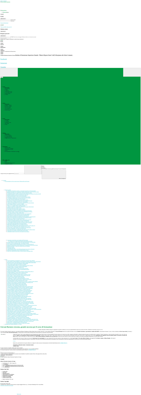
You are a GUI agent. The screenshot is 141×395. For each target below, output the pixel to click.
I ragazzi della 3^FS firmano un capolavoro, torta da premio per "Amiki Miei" (20, 303)
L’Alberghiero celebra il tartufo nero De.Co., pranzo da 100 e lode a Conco (20, 301)
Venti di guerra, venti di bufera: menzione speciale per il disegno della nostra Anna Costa (22, 319)
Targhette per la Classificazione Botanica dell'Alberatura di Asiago (20, 241)
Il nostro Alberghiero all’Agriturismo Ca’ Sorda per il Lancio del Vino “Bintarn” (21, 260)
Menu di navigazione (62, 178)
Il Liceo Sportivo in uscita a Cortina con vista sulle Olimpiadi (17, 268)
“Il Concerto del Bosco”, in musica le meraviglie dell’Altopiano (18, 317)
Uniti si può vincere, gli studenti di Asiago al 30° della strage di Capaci (19, 307)
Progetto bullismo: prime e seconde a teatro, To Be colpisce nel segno (19, 219)
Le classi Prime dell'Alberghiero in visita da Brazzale (16, 198)
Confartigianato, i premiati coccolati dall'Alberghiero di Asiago (18, 278)
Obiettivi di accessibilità (7, 376)
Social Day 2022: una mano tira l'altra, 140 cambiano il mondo (18, 243)
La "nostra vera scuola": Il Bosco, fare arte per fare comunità (17, 294)
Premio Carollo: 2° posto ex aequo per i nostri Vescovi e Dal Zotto (18, 275)
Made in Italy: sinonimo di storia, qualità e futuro (15, 212)
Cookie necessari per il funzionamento (7, 352)
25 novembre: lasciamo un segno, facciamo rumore (16, 208)
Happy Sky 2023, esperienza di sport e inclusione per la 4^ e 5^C (18, 226)
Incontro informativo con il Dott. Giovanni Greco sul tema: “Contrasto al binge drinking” (22, 281)
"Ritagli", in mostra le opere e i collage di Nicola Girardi (17, 316)
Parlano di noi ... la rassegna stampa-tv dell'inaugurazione (17, 322)
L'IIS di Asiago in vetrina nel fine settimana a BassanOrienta (17, 263)
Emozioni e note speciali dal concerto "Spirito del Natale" (17, 297)
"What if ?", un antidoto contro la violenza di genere (16, 205)
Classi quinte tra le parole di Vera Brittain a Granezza (16, 209)
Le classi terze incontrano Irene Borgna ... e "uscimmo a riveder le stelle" (19, 306)
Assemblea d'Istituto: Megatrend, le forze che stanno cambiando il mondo (19, 287)
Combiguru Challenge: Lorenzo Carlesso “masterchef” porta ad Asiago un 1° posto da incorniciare (24, 309)
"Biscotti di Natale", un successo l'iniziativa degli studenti (17, 266)
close (2, 77)
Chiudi (2, 43)
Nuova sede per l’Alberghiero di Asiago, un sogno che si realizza (18, 323)
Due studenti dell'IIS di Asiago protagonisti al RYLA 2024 (17, 280)
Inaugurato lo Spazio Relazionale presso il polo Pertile (16, 283)
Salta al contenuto (3, 0)
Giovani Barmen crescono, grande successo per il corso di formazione (19, 213)
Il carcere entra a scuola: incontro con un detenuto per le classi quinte (19, 227)
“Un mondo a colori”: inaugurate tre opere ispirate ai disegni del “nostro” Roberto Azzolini (22, 320)
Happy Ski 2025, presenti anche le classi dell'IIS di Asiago (17, 204)
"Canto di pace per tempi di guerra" (13, 270)
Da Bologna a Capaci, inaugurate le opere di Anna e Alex (17, 285)
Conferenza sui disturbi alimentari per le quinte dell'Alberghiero (18, 220)
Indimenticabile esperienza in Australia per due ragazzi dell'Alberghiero (19, 210)
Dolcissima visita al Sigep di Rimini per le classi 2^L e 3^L (17, 295)
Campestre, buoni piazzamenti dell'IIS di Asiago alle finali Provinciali (19, 296)
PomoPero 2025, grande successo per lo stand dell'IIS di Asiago (18, 269)
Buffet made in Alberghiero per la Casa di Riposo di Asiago (17, 224)
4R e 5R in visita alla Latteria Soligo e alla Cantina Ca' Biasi (17, 199)
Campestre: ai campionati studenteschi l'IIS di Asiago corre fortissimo (19, 298)
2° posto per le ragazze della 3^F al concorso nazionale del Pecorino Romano (20, 202)
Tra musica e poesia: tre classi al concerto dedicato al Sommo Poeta (18, 292)
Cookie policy (5, 371)
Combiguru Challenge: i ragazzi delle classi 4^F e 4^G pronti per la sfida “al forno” (21, 313)
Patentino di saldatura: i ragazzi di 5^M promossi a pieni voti (17, 194)
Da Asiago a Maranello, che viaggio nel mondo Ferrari (16, 228)
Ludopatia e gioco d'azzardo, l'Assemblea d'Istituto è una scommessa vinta (20, 282)
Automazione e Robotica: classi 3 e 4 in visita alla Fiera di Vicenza (18, 196)
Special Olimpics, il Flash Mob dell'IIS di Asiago (15, 276)
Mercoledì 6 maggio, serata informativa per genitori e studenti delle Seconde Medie (21, 262)
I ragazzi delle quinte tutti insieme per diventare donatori (16, 223)
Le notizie (43, 167)
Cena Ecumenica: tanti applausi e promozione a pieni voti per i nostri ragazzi (20, 321)
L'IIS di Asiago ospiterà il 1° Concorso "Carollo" (15, 203)
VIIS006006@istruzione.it (14, 365)
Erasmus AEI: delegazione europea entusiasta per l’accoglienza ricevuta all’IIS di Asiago (22, 245)
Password (12, 20)
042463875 (6, 364)
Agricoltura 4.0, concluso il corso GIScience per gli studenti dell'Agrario (19, 200)
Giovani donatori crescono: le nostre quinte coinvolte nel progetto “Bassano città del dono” (23, 314)
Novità (43, 166)
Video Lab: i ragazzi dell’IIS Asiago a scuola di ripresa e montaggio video (20, 251)
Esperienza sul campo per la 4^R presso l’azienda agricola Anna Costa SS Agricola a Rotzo (23, 191)
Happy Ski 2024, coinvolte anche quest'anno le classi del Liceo (18, 215)
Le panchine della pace (11, 248)
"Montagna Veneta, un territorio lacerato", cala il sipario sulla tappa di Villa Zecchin (21, 308)
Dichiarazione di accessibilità (8, 375)
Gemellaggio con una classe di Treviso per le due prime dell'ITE (18, 214)
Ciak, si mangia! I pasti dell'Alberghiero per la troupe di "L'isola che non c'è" (20, 244)
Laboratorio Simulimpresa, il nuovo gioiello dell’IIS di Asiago (18, 250)
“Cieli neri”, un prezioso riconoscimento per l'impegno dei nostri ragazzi (19, 315)
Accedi (2, 14)
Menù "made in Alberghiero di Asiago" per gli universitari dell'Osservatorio (20, 302)
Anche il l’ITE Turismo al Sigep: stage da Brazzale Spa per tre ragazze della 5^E (21, 225)
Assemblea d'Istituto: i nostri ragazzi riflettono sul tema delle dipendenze (19, 290)
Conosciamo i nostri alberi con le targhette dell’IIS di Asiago (17, 240)
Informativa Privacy (6, 373)
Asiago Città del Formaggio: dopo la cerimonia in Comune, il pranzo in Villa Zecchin (22, 305)
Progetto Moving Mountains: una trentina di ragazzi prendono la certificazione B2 (21, 216)
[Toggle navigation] (9, 72)
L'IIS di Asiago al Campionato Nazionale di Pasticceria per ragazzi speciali (20, 286)
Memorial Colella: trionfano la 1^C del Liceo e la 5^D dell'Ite (17, 304)
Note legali (4, 372)
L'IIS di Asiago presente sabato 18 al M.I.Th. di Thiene (16, 264)
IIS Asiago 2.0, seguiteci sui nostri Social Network (16, 218)
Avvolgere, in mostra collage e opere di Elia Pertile (16, 277)
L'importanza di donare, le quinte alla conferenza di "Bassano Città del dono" (20, 206)
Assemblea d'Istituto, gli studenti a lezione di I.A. (15, 267)
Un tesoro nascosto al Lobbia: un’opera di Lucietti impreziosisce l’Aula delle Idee (21, 242)
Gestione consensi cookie (7, 377)
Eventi (6, 259)
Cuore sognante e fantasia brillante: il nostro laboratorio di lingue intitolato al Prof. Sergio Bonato (24, 261)
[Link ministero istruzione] (5, 1)
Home (43, 165)
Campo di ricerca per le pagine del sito (7, 173)
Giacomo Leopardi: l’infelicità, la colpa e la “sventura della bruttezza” (19, 291)
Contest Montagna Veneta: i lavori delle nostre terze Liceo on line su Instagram (20, 249)
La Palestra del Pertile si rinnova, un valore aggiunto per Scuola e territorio (20, 265)
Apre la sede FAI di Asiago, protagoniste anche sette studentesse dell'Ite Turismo (21, 229)
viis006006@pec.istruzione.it (14, 366)
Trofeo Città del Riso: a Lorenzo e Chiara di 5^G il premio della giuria (19, 299)
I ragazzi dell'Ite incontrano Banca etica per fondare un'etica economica (19, 222)
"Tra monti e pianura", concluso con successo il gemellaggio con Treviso (19, 211)
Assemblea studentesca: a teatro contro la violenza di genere (17, 272)
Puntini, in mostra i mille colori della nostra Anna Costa (16, 300)
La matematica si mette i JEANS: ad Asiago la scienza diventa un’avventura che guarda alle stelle (24, 193)
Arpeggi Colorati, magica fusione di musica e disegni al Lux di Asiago (19, 279)
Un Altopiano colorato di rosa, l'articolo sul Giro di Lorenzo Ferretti (19, 197)
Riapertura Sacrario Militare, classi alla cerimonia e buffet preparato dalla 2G (20, 271)
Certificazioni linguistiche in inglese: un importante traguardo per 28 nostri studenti (21, 190)
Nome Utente (13, 19)
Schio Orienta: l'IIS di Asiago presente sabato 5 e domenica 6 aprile (18, 274)
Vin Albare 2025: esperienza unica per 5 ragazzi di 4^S (16, 273)
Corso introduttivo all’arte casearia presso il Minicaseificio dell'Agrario (17, 181)
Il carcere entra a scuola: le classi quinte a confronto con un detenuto (19, 312)
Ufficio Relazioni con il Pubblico (8, 374)
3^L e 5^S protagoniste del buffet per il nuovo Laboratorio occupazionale (19, 288)
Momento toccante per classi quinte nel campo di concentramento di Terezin (20, 293)
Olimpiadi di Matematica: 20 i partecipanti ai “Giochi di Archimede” (19, 318)
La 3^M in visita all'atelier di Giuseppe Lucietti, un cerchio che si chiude (19, 221)
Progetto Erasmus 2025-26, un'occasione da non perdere (17, 195)
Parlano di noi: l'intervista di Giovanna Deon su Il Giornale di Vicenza (19, 217)
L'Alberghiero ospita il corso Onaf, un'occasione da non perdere (18, 231)
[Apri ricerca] (132, 72)
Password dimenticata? (4, 22)
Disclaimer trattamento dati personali (6, 385)
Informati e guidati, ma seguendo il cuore (14, 207)
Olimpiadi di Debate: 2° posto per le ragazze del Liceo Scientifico (18, 246)
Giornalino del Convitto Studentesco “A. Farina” (13, 324)
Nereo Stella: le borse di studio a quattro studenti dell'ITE (17, 284)
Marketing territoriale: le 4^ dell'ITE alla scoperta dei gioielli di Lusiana (19, 192)
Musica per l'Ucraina (10, 247)
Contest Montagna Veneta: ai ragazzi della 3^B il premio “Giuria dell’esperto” (20, 311)
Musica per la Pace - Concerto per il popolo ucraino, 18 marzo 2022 (19, 310)
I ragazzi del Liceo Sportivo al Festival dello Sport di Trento (17, 230)
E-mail (12, 36)
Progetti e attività (8, 189)
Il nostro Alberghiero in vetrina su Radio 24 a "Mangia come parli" (18, 289)
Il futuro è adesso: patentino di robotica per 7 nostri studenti (17, 201)
